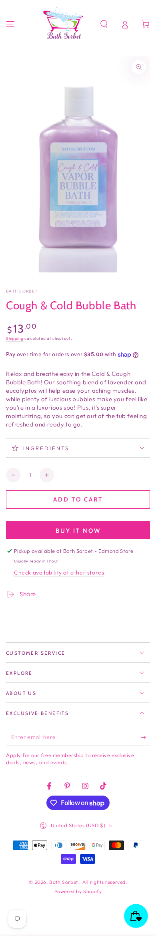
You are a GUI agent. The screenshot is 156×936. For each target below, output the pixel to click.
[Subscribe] (145, 737)
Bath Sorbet (22, 291)
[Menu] (10, 24)
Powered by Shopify (78, 891)
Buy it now (78, 530)
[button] (104, 24)
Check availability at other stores (59, 572)
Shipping (15, 338)
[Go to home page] (64, 24)
